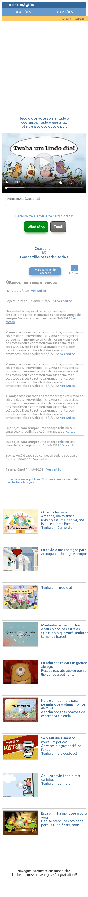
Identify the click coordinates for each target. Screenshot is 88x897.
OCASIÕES (23, 12)
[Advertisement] (44, 68)
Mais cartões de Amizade (45, 271)
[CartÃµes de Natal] (8, 17)
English (66, 18)
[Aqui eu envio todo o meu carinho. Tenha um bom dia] (44, 807)
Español (80, 18)
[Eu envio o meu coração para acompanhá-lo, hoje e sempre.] (44, 581)
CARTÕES (65, 12)
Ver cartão (38, 290)
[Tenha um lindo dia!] (44, 619)
